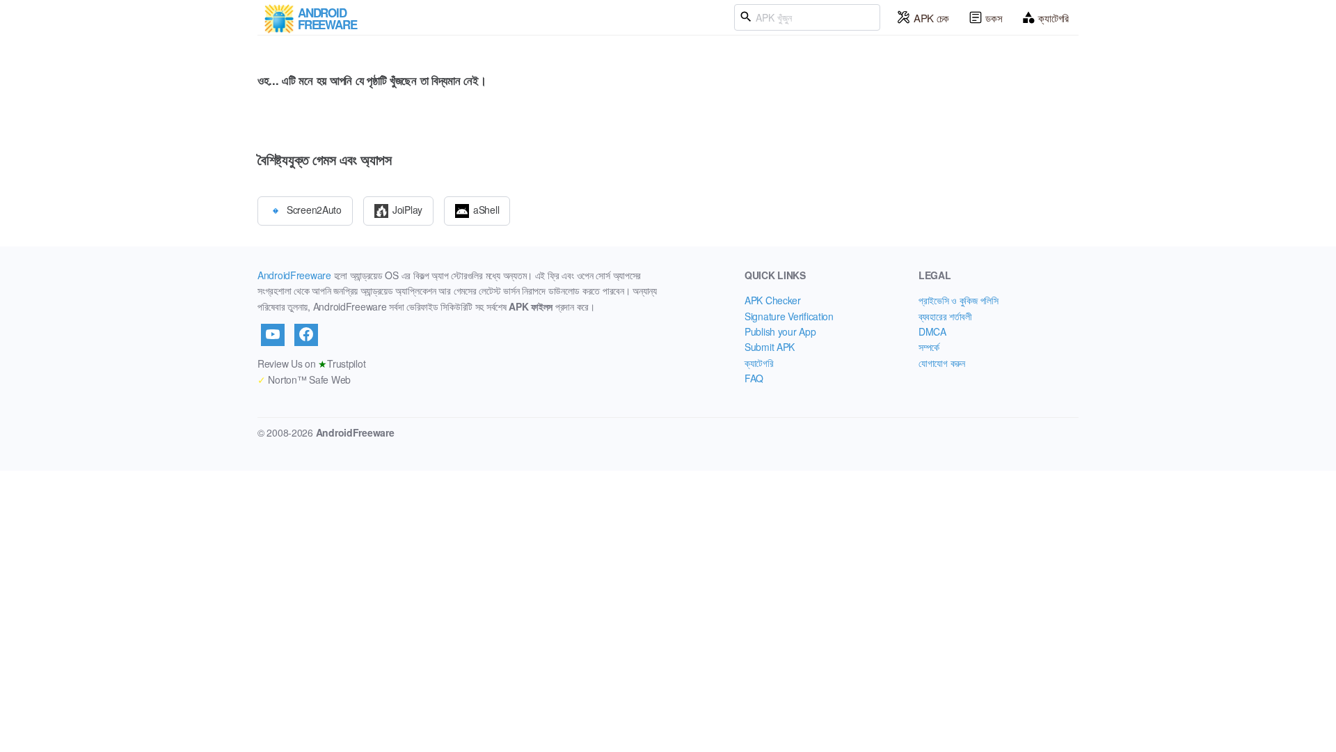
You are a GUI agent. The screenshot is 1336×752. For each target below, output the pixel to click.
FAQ (754, 378)
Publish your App (780, 331)
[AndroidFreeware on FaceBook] (306, 335)
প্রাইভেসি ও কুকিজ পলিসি (958, 300)
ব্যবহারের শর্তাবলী (945, 316)
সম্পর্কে (928, 347)
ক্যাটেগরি (1053, 17)
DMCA (932, 331)
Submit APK (770, 347)
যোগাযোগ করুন (941, 363)
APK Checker (773, 300)
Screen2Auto (314, 209)
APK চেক (931, 17)
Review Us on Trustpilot (311, 363)
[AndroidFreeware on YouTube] (273, 335)
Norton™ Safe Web (304, 379)
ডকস (993, 17)
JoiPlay (407, 209)
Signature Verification (789, 316)
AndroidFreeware (294, 275)
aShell (486, 209)
